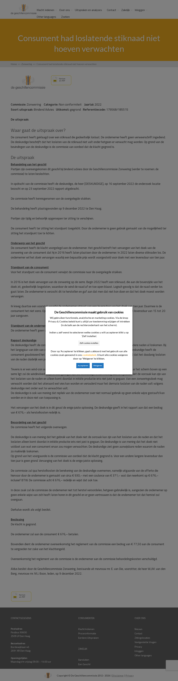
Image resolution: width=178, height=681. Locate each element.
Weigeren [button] (97, 365)
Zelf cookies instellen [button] (89, 343)
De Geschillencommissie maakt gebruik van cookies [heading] (89, 312)
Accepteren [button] (83, 365)
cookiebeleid (89, 354)
